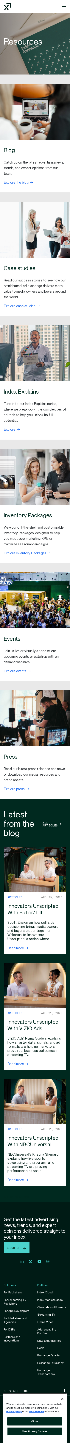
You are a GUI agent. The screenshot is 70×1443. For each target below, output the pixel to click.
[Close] (62, 1399)
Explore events (15, 671)
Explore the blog (16, 182)
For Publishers (13, 1292)
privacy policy (14, 1411)
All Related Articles (16, 1197)
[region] (35, 1418)
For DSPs (9, 1329)
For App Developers (16, 1310)
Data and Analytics (49, 1340)
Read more (15, 948)
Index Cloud (45, 1292)
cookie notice (36, 1411)
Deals (41, 1348)
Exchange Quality (48, 1355)
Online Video (45, 1322)
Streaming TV (46, 1314)
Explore (9, 429)
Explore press (14, 789)
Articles (15, 897)
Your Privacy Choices (34, 1431)
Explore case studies (19, 306)
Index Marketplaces (50, 1299)
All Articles (50, 824)
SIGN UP (14, 1247)
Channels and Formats (51, 1307)
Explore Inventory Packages (25, 553)
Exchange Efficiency (50, 1362)
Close (34, 1421)
